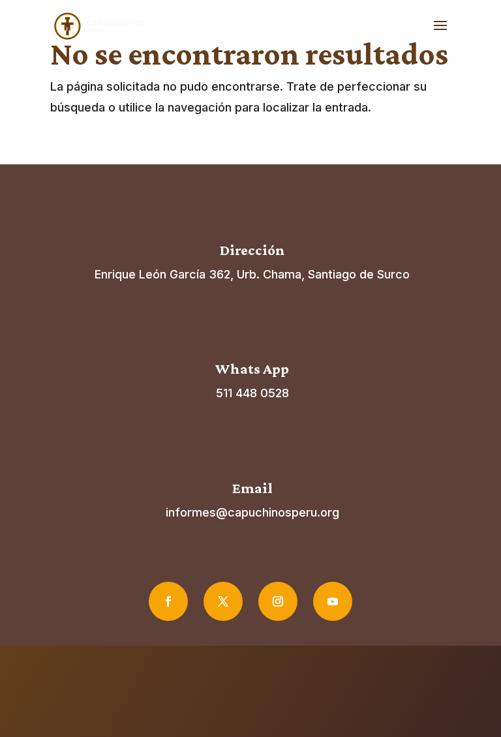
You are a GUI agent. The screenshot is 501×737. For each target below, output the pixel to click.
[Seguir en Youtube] (332, 601)
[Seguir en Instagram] (277, 601)
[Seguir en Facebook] (168, 601)
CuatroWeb (291, 696)
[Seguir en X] (223, 601)
